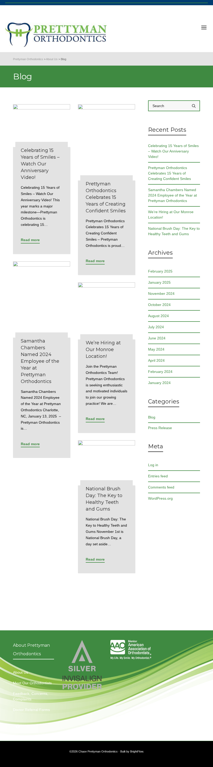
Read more (30, 240)
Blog (151, 417)
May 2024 (156, 349)
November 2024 (161, 293)
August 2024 (158, 316)
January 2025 (159, 282)
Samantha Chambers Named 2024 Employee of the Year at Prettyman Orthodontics (172, 195)
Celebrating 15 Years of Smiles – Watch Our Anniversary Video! (173, 151)
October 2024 (159, 305)
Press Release (160, 428)
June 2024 (156, 338)
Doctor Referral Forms (31, 710)
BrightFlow (136, 751)
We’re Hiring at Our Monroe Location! (171, 214)
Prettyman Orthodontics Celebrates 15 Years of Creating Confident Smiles (169, 173)
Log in (153, 465)
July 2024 (156, 327)
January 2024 (159, 383)
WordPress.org (160, 498)
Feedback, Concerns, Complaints (30, 696)
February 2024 (160, 371)
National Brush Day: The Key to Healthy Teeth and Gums (174, 231)
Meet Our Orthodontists (32, 683)
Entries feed (158, 476)
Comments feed (161, 487)
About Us (20, 672)
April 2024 (156, 360)
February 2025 (160, 271)
